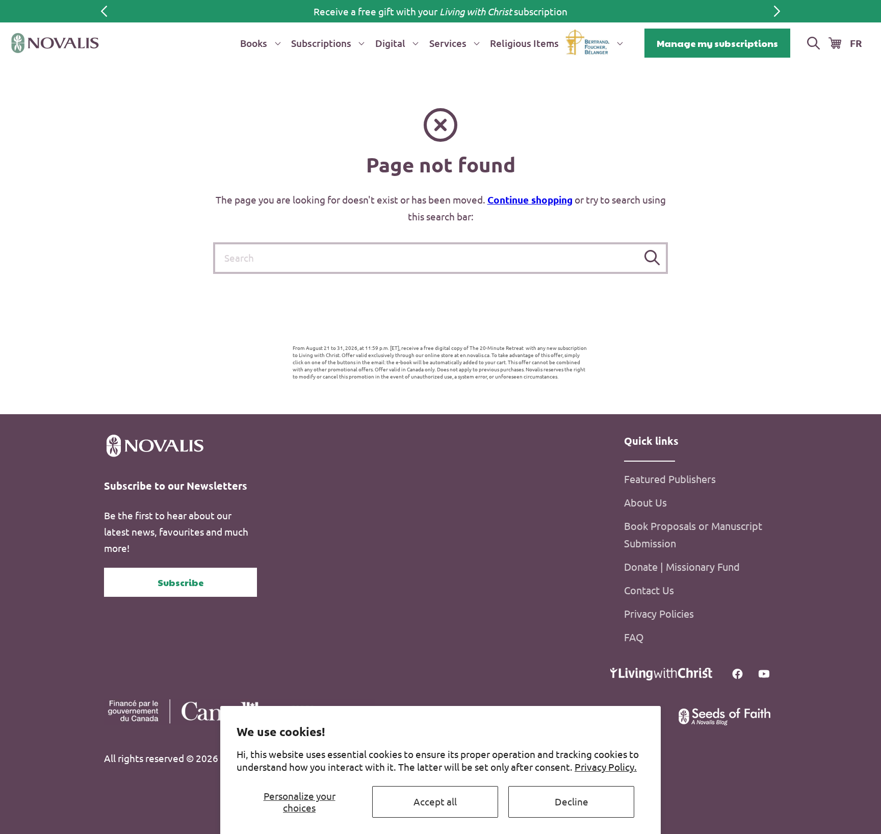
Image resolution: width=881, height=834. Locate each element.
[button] (258, 43)
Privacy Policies (659, 613)
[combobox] (440, 258)
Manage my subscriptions (717, 43)
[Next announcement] (777, 11)
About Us (645, 502)
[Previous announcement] (104, 11)
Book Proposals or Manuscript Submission (693, 534)
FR (856, 43)
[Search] (652, 257)
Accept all (435, 801)
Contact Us (649, 590)
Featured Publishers (670, 478)
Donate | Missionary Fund (682, 566)
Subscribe (181, 582)
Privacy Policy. (606, 767)
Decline (571, 801)
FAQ (634, 636)
